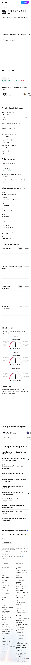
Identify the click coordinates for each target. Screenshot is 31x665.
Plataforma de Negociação (19, 649)
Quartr (23, 556)
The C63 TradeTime (21, 615)
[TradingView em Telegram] (22, 535)
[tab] (20, 248)
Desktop (4, 619)
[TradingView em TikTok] (25, 535)
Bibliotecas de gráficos (22, 643)
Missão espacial (20, 599)
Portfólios (4, 606)
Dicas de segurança (21, 630)
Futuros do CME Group (22, 588)
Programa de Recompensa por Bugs (22, 633)
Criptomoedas (5, 577)
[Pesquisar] (17, 2)
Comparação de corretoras (20, 581)
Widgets (18, 642)
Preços (18, 568)
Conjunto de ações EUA (22, 592)
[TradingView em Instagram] (14, 535)
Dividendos (4, 599)
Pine (3, 582)
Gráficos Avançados (21, 647)
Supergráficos (5, 567)
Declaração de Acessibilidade (20, 628)
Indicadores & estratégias (8, 646)
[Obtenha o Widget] (27, 327)
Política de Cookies (21, 626)
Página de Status (20, 635)
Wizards (4, 648)
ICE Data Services (20, 546)
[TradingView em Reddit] (3, 538)
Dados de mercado (21, 570)
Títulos (3, 575)
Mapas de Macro (6, 611)
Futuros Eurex (19, 590)
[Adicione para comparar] (18, 94)
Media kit (18, 606)
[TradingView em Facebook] (6, 535)
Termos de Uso (20, 620)
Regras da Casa (6, 631)
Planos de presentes (21, 572)
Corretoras (19, 579)
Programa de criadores (8, 629)
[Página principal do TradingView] (6, 2)
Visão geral (19, 577)
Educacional (5, 640)
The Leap (18, 584)
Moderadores (5, 633)
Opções (4, 609)
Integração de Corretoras (22, 658)
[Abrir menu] (2, 2)
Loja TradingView (20, 610)
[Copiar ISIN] (12, 233)
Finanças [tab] (13, 34)
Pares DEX (4, 580)
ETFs (3, 573)
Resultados (4, 597)
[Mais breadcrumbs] (9, 7)
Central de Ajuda (20, 602)
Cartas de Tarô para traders (21, 613)
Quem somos (19, 597)
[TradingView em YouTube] (10, 535)
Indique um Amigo (6, 628)
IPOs (3, 601)
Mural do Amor (5, 626)
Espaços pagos (6, 651)
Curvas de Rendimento (7, 607)
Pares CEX (4, 579)
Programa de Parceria (22, 660)
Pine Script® (5, 613)
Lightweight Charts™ (21, 645)
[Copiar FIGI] (13, 238)
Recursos (18, 567)
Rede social (5, 624)
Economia (4, 595)
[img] (24, 17)
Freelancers (5, 650)
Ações (3, 572)
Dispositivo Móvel (6, 617)
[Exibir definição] (13, 112)
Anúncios (18, 656)
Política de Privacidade (22, 624)
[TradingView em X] (3, 535)
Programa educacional (22, 661)
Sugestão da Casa (6, 641)
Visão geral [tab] (5, 34)
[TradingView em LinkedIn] (18, 535)
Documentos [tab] (22, 34)
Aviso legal (19, 622)
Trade (3, 638)
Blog (17, 600)
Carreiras (18, 604)
